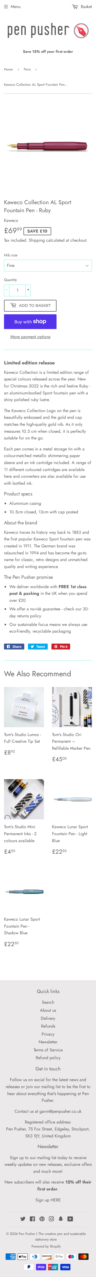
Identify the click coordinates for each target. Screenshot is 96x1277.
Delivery (48, 1018)
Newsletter (48, 1042)
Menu (16, 6)
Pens (27, 69)
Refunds (48, 1026)
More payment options (30, 337)
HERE (56, 1200)
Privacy (48, 1034)
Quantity (10, 279)
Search (48, 1002)
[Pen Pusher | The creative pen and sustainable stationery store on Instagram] (51, 1219)
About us (48, 1010)
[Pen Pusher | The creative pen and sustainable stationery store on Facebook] (32, 1219)
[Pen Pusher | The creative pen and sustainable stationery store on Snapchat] (60, 1219)
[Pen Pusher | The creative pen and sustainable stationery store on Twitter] (23, 1219)
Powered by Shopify (46, 1246)
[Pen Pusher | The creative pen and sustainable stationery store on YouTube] (70, 1219)
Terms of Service (48, 1050)
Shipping (37, 240)
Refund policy (48, 1058)
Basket (85, 6)
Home (8, 69)
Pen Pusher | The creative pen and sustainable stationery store (52, 1236)
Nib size (10, 255)
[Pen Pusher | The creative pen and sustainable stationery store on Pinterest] (42, 1219)
